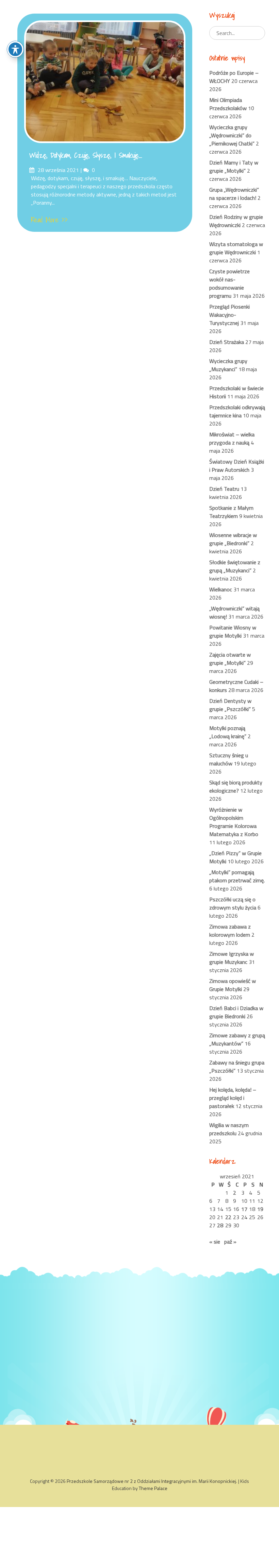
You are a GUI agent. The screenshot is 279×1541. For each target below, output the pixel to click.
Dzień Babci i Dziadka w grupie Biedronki (236, 1012)
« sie (214, 1241)
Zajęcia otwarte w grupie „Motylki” (230, 659)
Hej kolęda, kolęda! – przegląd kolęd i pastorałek (232, 1098)
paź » (230, 1241)
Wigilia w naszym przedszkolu (229, 1129)
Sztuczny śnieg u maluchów (228, 759)
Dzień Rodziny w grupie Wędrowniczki (236, 221)
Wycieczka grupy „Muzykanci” (228, 365)
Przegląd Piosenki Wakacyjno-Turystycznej (229, 314)
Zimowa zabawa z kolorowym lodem (230, 930)
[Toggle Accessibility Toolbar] (15, 49)
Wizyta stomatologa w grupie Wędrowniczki (236, 248)
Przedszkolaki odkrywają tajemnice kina (237, 411)
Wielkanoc (220, 589)
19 (260, 1209)
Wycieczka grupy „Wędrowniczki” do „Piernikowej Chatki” (232, 135)
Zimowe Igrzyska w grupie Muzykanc (231, 958)
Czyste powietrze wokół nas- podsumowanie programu (229, 283)
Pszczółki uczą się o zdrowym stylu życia (232, 903)
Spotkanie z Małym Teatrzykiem (231, 512)
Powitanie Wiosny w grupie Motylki (232, 631)
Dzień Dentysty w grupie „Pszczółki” (230, 705)
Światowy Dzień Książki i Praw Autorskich (236, 465)
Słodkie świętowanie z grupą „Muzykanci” (234, 566)
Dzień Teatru (224, 489)
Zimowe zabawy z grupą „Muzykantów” (237, 1039)
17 (244, 1209)
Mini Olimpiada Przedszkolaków (228, 104)
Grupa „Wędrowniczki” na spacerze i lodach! (234, 194)
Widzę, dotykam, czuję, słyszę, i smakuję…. (85, 155)
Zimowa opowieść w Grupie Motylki (232, 985)
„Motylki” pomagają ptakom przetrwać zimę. (237, 876)
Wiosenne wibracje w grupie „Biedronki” (233, 539)
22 (228, 1217)
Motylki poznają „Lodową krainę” (227, 732)
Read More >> (49, 219)
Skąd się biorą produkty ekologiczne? (235, 786)
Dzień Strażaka (226, 342)
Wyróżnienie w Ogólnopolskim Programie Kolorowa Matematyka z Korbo (233, 822)
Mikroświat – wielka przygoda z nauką (232, 438)
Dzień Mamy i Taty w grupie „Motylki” (233, 166)
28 (220, 1225)
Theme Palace (153, 1488)
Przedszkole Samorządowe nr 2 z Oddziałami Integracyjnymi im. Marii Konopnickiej (151, 1481)
